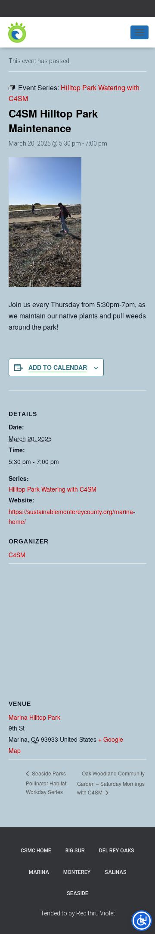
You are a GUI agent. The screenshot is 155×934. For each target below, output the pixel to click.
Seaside (77, 893)
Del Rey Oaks (116, 851)
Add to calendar (57, 367)
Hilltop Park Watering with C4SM (52, 489)
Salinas (116, 872)
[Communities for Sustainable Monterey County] (20, 32)
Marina (39, 872)
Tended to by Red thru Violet (77, 913)
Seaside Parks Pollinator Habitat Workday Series (46, 782)
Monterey (76, 872)
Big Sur (75, 851)
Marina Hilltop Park (34, 717)
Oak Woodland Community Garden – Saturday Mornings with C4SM (111, 782)
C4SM (17, 554)
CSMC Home (36, 851)
